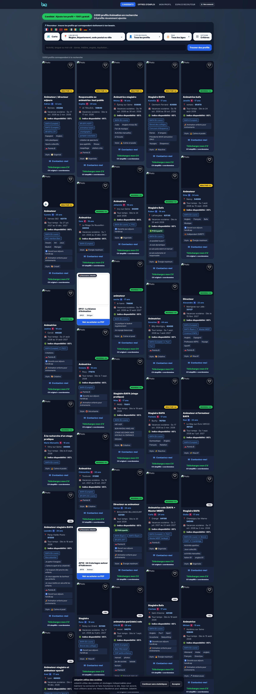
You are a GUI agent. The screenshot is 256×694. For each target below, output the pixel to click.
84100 (163, 518)
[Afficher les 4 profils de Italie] (56, 29)
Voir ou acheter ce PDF (93, 322)
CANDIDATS (128, 4)
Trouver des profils (199, 47)
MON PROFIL (165, 4)
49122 (190, 427)
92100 (121, 515)
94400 (66, 447)
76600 (129, 303)
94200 (135, 209)
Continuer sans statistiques (154, 684)
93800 (137, 104)
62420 (170, 326)
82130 (167, 215)
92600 (190, 632)
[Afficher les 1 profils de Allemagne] (85, 29)
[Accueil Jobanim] (44, 4)
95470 (198, 104)
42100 (169, 613)
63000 (173, 104)
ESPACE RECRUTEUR (185, 4)
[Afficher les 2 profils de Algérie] (71, 29)
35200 (59, 108)
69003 (57, 678)
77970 (91, 372)
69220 (58, 333)
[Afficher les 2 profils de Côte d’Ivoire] (75, 29)
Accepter (176, 684)
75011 (127, 404)
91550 (51, 537)
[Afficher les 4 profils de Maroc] (61, 29)
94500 (190, 521)
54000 (197, 199)
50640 (98, 108)
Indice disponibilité (57, 118)
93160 (102, 626)
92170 (63, 218)
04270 (127, 629)
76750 (162, 421)
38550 (85, 228)
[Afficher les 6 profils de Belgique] (51, 29)
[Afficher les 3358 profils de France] (46, 29)
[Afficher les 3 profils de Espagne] (66, 29)
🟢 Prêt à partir (156, 231)
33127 (190, 309)
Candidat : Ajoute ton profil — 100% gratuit (67, 16)
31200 (95, 476)
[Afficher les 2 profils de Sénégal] (80, 29)
